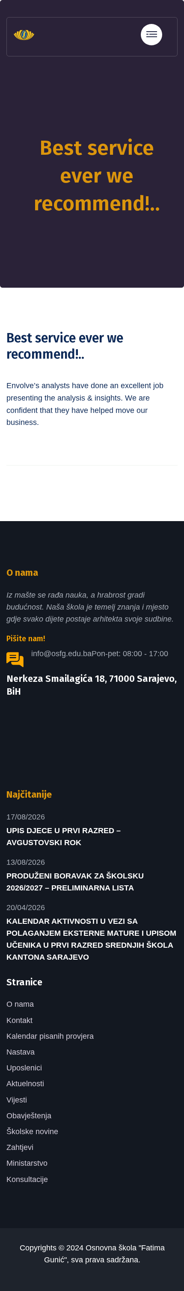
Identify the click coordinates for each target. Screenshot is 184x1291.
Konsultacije (27, 1179)
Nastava (20, 1052)
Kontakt (19, 1020)
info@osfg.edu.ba (61, 653)
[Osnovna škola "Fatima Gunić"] (24, 34)
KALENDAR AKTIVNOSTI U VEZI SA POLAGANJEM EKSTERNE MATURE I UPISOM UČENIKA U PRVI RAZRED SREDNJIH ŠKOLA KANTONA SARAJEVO (91, 939)
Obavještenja (28, 1115)
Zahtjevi (19, 1147)
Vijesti (16, 1100)
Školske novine (32, 1131)
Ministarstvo (26, 1163)
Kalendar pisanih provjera (50, 1036)
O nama (20, 1004)
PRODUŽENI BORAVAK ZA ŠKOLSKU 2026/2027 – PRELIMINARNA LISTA (75, 882)
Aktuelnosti (25, 1083)
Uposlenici (24, 1068)
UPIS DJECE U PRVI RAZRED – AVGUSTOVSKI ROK (63, 836)
